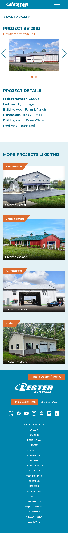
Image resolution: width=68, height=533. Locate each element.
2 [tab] (36, 77)
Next (61, 53)
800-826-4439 (49, 402)
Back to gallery (18, 16)
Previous (6, 53)
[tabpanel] (34, 55)
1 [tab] (32, 77)
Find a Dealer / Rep (45, 376)
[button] (57, 4)
